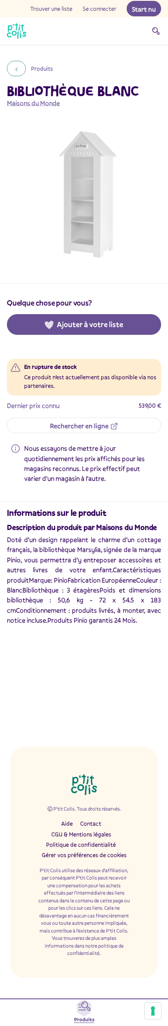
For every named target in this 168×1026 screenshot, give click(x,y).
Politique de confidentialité (81, 844)
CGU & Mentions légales (81, 834)
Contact (90, 823)
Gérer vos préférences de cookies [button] (84, 855)
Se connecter (99, 8)
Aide (67, 823)
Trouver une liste (51, 8)
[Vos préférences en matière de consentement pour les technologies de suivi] (153, 1011)
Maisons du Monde (33, 103)
